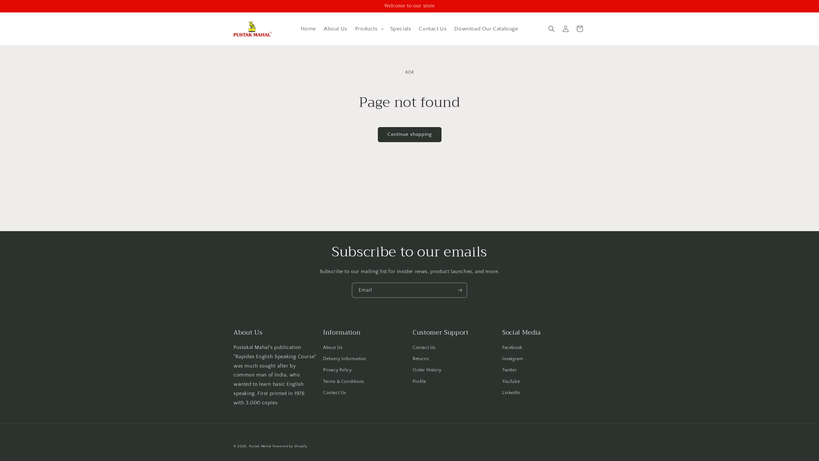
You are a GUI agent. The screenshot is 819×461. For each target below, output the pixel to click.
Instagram (512, 358)
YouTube (511, 381)
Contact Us (334, 392)
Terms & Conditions (343, 381)
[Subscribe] (460, 290)
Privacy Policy (337, 370)
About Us (333, 347)
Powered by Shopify (290, 446)
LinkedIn (511, 392)
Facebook (512, 347)
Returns (421, 358)
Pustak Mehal (260, 446)
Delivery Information (344, 358)
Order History (427, 370)
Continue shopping (409, 134)
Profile (419, 381)
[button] (368, 28)
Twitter (509, 370)
